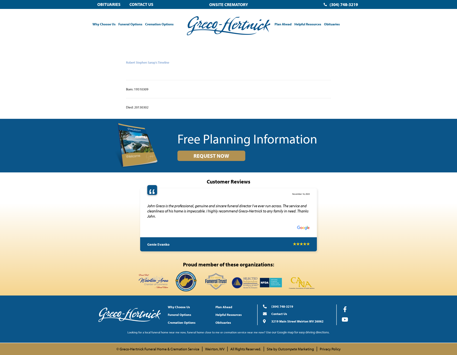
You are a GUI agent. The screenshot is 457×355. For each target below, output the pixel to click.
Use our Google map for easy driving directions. (298, 327)
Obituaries (108, 4)
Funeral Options (130, 24)
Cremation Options (159, 24)
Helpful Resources (307, 24)
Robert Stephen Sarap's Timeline (147, 62)
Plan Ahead (283, 24)
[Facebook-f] (345, 304)
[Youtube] (345, 314)
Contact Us (141, 4)
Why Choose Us (103, 24)
